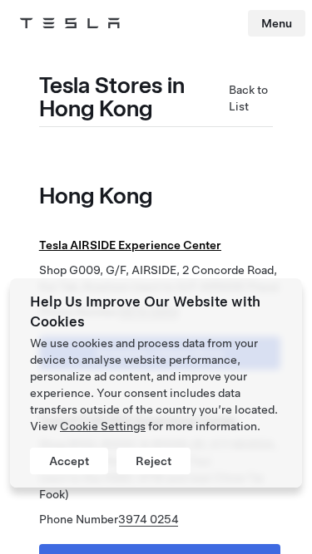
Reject (153, 461)
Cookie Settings (103, 426)
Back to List (248, 98)
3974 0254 (148, 519)
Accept (69, 461)
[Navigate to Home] (70, 23)
